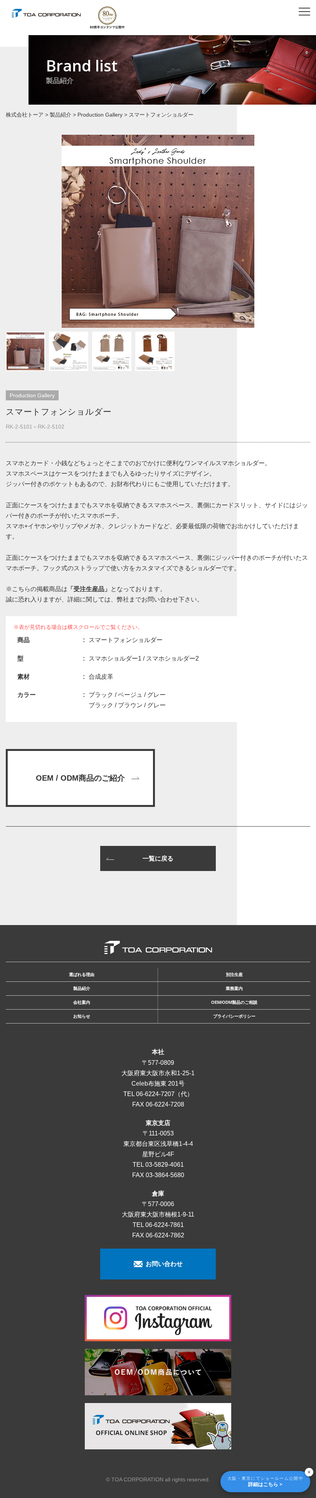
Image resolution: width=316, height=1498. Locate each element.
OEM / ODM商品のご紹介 (80, 778)
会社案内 (81, 1002)
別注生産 (234, 974)
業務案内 (234, 988)
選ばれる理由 (81, 974)
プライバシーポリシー (234, 1016)
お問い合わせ (163, 1264)
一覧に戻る (158, 858)
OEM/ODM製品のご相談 (234, 1002)
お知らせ (81, 1016)
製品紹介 (81, 988)
